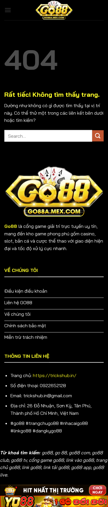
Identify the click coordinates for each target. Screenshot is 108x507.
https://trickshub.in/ (54, 375)
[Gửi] (98, 135)
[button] (7, 10)
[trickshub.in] (54, 10)
